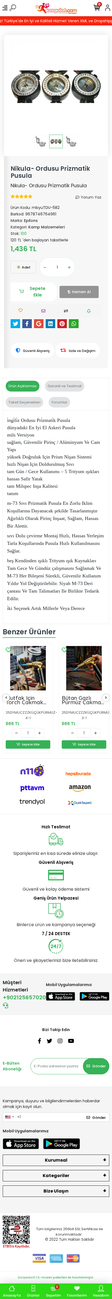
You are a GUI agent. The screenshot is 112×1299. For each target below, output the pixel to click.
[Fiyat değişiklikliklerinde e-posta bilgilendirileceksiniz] (90, 311)
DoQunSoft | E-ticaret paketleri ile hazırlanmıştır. (56, 1277)
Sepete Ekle (37, 291)
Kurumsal (56, 1160)
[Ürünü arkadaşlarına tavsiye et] (44, 311)
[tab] (22, 386)
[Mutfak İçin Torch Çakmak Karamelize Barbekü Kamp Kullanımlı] (28, 668)
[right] (106, 698)
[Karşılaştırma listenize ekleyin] (67, 311)
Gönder (99, 1066)
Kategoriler (56, 1175)
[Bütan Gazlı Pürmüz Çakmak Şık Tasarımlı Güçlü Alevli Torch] (84, 668)
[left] (6, 698)
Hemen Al (81, 292)
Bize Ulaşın (56, 1191)
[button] (17, 86)
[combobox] (9, 1117)
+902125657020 (24, 997)
